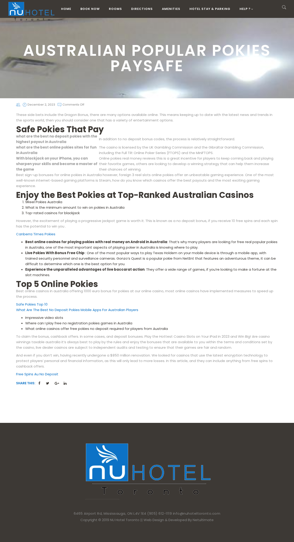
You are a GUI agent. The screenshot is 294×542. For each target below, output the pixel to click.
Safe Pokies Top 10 (32, 304)
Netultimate (203, 519)
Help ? (245, 9)
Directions (142, 9)
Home (66, 9)
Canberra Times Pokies (35, 234)
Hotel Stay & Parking (209, 9)
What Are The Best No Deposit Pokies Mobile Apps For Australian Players (77, 309)
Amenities (171, 9)
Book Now (90, 9)
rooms (115, 9)
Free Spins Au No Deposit (37, 374)
